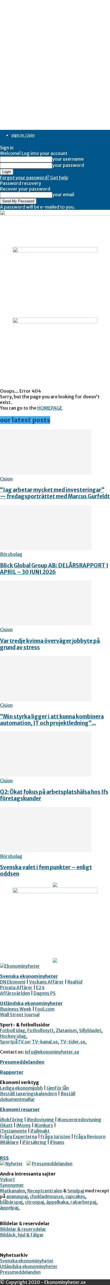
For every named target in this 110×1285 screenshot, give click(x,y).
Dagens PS (45, 993)
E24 (40, 987)
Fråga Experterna (18, 1136)
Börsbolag (11, 554)
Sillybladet (90, 1030)
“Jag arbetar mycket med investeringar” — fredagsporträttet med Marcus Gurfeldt (55, 493)
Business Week (15, 1009)
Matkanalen (12, 1191)
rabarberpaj (83, 1202)
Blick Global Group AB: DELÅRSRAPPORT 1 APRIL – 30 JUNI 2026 (54, 568)
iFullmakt (40, 1131)
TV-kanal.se (45, 1041)
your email (63, 194)
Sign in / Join (23, 135)
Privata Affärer (16, 987)
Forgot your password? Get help (34, 177)
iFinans (57, 1142)
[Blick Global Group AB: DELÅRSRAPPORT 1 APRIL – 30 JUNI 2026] (45, 548)
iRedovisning (40, 1119)
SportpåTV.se (15, 1041)
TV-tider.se (72, 1041)
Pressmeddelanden (22, 1062)
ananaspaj (17, 1196)
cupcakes (75, 1196)
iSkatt (6, 1125)
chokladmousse (46, 1196)
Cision (6, 479)
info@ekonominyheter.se (52, 1052)
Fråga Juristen (55, 1136)
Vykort (7, 1179)
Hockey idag (13, 1036)
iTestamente (13, 1131)
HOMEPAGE (49, 408)
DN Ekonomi (12, 982)
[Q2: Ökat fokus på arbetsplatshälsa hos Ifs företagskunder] (45, 775)
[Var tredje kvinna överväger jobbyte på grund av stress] (45, 624)
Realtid (74, 982)
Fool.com (44, 1009)
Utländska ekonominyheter (31, 1003)
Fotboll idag (12, 1030)
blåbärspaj (11, 1202)
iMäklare (9, 1142)
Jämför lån (58, 1088)
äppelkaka (57, 1202)
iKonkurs (43, 1125)
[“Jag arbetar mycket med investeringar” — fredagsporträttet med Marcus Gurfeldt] (45, 473)
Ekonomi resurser (20, 1109)
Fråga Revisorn (89, 1136)
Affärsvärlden (15, 993)
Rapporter (11, 1072)
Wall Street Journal (19, 1014)
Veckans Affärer (46, 982)
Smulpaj (75, 1191)
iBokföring (11, 1119)
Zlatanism (66, 1030)
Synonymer (12, 1185)
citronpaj (34, 1202)
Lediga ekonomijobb (21, 1088)
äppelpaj (9, 1207)
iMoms (23, 1125)
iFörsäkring (34, 1142)
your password (68, 165)
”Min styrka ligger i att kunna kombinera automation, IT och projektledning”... (52, 719)
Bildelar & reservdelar (23, 1229)
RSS (4, 1158)
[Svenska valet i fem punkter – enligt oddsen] (45, 850)
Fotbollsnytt (40, 1030)
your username (68, 159)
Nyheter (14, 1163)
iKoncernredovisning (79, 1119)
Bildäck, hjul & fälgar (22, 1235)
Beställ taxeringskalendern (28, 1093)
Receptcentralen (44, 1191)
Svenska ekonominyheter (29, 976)
